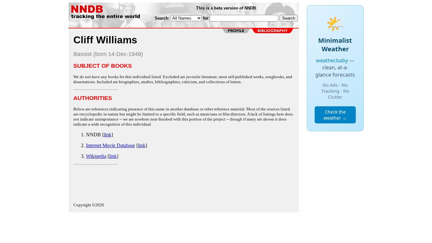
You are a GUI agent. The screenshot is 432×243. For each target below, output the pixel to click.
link (107, 134)
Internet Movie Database (110, 145)
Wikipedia (96, 156)
